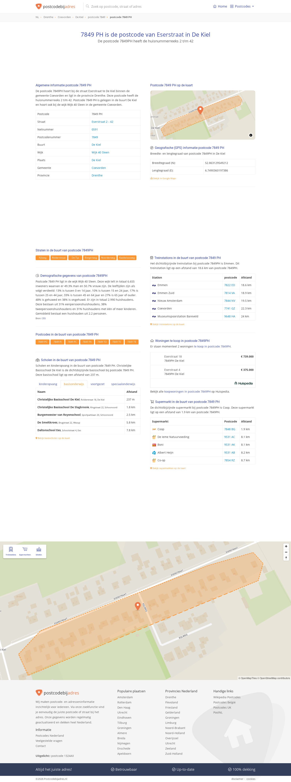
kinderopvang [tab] (48, 384)
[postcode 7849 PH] (58, 6)
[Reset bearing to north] (286, 558)
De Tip (75, 257)
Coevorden (99, 168)
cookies (250, 779)
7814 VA (229, 293)
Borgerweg (91, 257)
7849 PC (72, 341)
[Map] (145, 610)
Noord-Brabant (175, 728)
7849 (95, 137)
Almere (122, 733)
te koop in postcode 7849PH (212, 346)
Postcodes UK (222, 707)
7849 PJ (57, 341)
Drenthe (97, 175)
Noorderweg (108, 257)
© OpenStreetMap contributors (273, 678)
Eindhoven (124, 717)
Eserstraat (170, 34)
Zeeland (170, 748)
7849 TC (116, 341)
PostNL (218, 712)
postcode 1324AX (62, 756)
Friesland (171, 707)
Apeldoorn (124, 753)
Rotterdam (124, 702)
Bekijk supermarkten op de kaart (169, 468)
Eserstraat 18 (173, 356)
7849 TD (102, 341)
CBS (44, 318)
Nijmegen (123, 743)
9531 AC (229, 437)
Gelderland (172, 712)
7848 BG (229, 429)
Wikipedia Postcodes (227, 697)
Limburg (170, 723)
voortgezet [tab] (98, 384)
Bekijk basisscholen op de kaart (53, 438)
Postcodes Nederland (50, 735)
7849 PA (87, 341)
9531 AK (229, 444)
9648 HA (229, 316)
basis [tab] (74, 384)
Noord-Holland (175, 733)
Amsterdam (125, 697)
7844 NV (229, 301)
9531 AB (229, 452)
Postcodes (242, 6)
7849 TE (131, 341)
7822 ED (229, 285)
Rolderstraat (59, 257)
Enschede (123, 748)
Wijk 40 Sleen (100, 152)
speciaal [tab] (123, 384)
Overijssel (171, 738)
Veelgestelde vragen (49, 741)
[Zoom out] (286, 552)
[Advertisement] (145, 61)
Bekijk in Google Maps (164, 178)
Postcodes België (224, 702)
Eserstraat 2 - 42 (102, 122)
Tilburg (122, 723)
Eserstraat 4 (172, 370)
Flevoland (171, 702)
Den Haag (123, 707)
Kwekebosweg (127, 257)
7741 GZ (229, 308)
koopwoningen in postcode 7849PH (187, 391)
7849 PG (42, 341)
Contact (41, 746)
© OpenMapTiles (248, 678)
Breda (121, 738)
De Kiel (96, 145)
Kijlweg (43, 257)
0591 (95, 129)
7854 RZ (229, 460)
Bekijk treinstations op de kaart (168, 324)
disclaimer (237, 779)
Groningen (124, 728)
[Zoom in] (286, 546)
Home (222, 6)
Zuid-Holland (174, 753)
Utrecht (122, 712)
